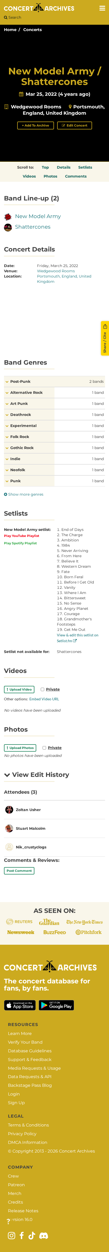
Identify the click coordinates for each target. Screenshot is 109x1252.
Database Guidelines (30, 1050)
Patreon (16, 1184)
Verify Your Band (25, 1042)
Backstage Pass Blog (30, 1085)
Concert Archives (77, 1151)
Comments (76, 176)
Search (14, 17)
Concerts (32, 29)
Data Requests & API (30, 1076)
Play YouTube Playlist (21, 536)
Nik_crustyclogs (31, 847)
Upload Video (20, 689)
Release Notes (23, 1210)
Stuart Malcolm (31, 828)
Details (63, 167)
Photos (50, 176)
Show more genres (25, 494)
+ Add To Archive (35, 125)
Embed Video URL (44, 699)
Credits (15, 1202)
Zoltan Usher (28, 809)
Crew (13, 1176)
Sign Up (16, 1102)
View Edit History (39, 774)
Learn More (20, 1033)
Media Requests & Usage (34, 1068)
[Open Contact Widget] (8, 1222)
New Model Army (38, 216)
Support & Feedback (30, 1059)
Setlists (85, 167)
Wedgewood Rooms (36, 107)
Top (45, 167)
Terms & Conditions (28, 1125)
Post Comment (19, 871)
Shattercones (33, 227)
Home (10, 29)
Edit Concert (76, 125)
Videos (29, 176)
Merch (14, 1193)
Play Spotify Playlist (20, 543)
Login (14, 1094)
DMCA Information (27, 1142)
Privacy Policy (22, 1133)
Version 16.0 (20, 1219)
